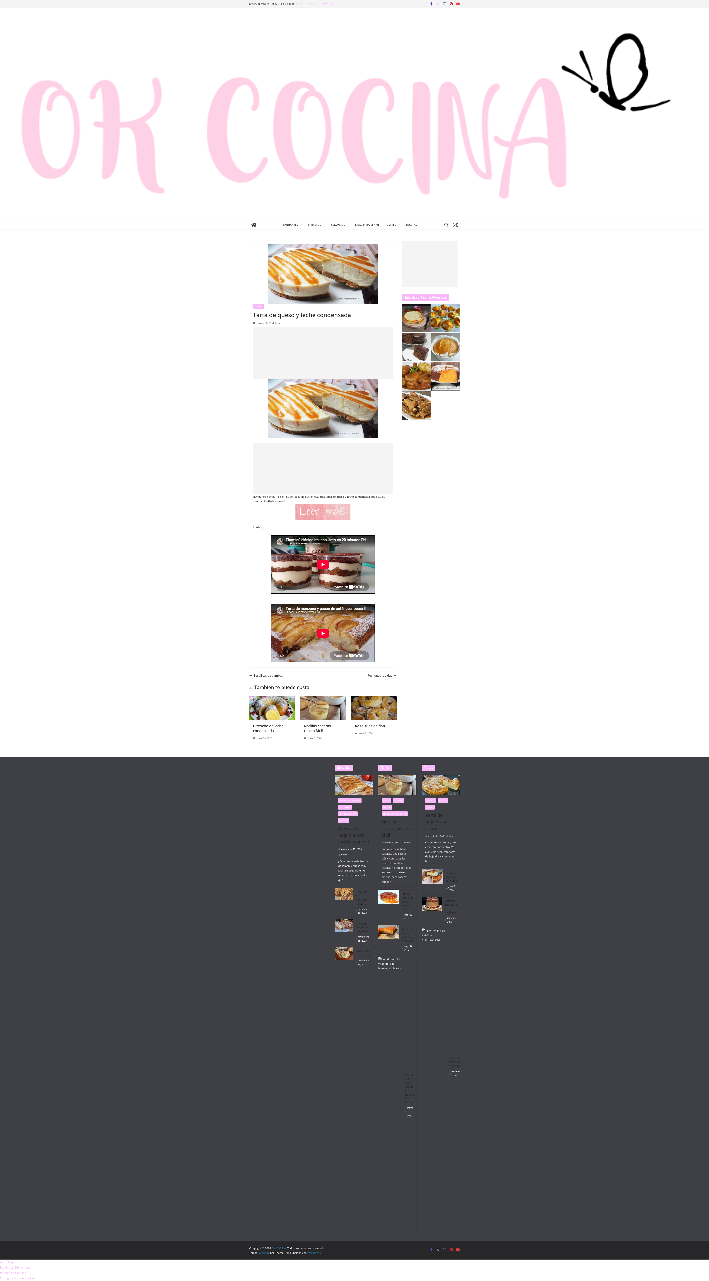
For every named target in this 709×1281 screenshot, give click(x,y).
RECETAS (411, 224)
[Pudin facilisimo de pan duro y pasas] (388, 906)
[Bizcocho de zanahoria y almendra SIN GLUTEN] (445, 376)
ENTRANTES (290, 224)
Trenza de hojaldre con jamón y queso (353, 835)
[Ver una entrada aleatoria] (455, 225)
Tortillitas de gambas (268, 676)
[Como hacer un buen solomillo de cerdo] (416, 376)
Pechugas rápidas (379, 676)
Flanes (386, 800)
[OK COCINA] (253, 225)
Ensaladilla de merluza (363, 953)
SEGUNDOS (338, 224)
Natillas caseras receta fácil (317, 728)
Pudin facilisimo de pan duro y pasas (407, 901)
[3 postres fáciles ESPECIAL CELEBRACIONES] (434, 1067)
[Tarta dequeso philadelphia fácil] (416, 318)
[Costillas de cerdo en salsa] (416, 405)
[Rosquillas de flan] (374, 699)
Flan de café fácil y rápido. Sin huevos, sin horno (410, 1088)
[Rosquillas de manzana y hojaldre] (344, 902)
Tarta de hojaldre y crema (435, 821)
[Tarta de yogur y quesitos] (432, 881)
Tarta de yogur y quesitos (451, 877)
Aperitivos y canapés (350, 800)
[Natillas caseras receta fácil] (323, 699)
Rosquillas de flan (370, 725)
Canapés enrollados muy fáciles (363, 927)
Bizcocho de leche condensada (268, 728)
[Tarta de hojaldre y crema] (441, 785)
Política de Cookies (13, 1273)
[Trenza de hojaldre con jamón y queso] (354, 785)
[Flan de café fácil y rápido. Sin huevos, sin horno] (390, 1095)
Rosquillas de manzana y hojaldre (316, 4)
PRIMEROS (314, 224)
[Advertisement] (323, 353)
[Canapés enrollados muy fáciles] (344, 932)
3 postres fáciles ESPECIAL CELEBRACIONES (459, 1062)
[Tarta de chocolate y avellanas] (432, 911)
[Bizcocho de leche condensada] (272, 699)
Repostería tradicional (394, 814)
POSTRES (390, 224)
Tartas (430, 807)
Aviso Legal (7, 1262)
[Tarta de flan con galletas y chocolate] (388, 940)
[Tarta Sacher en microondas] (416, 347)
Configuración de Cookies (17, 1278)
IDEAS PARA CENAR (367, 224)
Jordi (277, 322)
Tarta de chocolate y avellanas (451, 906)
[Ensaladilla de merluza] (344, 958)
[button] (300, 225)
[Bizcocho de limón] (445, 347)
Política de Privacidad (15, 1267)
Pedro (344, 854)
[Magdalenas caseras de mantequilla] (445, 318)
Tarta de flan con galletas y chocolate (407, 935)
